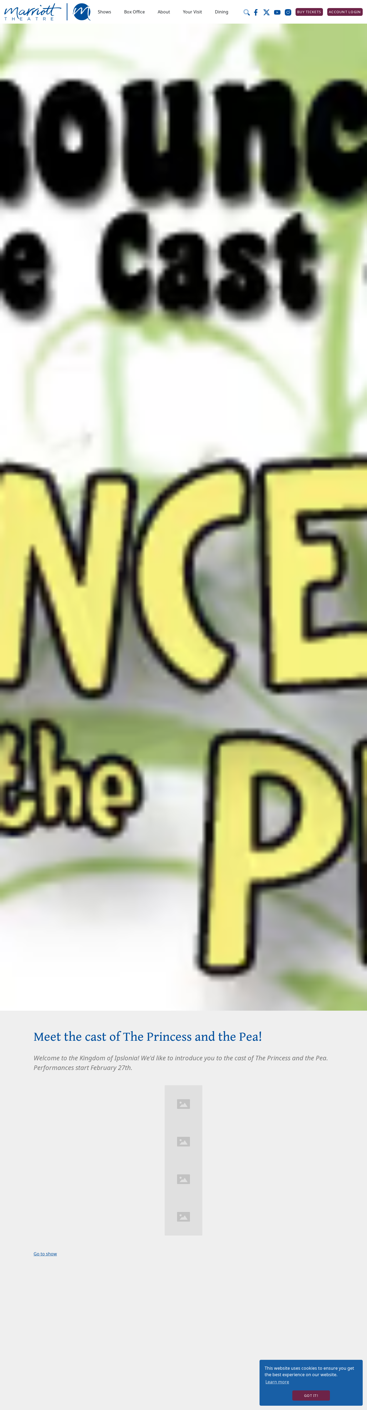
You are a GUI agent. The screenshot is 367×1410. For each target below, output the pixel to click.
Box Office (134, 12)
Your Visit (192, 12)
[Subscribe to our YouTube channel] (279, 12)
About (164, 12)
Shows (104, 12)
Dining (221, 12)
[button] (104, 12)
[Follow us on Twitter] (268, 12)
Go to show (45, 1254)
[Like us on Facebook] (258, 12)
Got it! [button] (311, 1395)
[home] (47, 11)
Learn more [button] (277, 1382)
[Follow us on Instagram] (290, 12)
